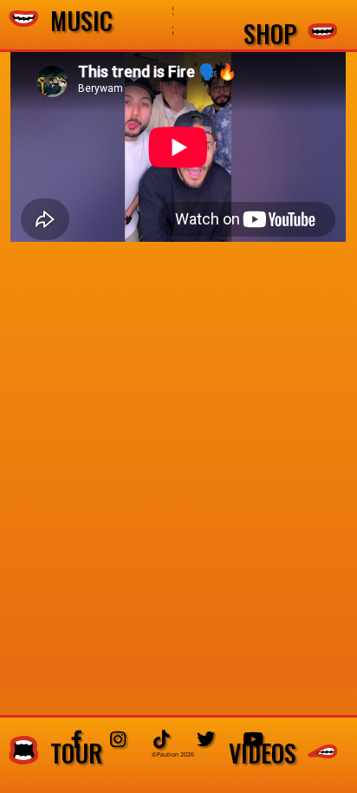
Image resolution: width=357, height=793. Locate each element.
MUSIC (75, 21)
